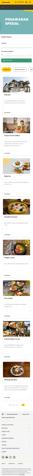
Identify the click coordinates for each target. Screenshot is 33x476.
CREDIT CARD (25, 414)
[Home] (3, 414)
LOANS (4, 435)
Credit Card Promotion (8, 417)
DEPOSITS (4, 428)
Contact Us (12, 463)
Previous (10, 405)
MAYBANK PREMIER (7, 438)
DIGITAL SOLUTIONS (7, 424)
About (3, 463)
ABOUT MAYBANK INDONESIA (10, 448)
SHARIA (4, 441)
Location (3, 43)
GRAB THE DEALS (7, 60)
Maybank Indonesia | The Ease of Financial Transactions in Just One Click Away (13, 414)
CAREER (4, 451)
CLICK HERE (22, 474)
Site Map (20, 463)
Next (23, 405)
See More (7, 112)
